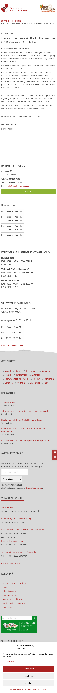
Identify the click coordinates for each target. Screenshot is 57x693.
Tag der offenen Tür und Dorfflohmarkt (18, 552)
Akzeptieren (28, 668)
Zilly (46, 383)
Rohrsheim (49, 379)
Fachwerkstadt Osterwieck (16, 379)
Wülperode (35, 383)
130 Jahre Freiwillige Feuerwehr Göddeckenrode (22, 529)
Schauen (9, 383)
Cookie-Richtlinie (15, 689)
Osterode (35, 375)
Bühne (18, 371)
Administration (9, 591)
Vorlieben (28, 683)
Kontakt (28, 191)
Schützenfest (7, 507)
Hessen (8, 375)
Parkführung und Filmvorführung (16, 518)
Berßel (8, 371)
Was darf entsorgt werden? (12, 345)
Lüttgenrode (21, 375)
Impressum (44, 689)
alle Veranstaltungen (10, 563)
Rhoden (36, 379)
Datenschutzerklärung (30, 689)
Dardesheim (31, 371)
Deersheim (46, 371)
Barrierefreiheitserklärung (14, 603)
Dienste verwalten (10, 661)
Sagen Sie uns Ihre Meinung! (15, 583)
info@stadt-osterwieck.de (18, 186)
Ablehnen (29, 676)
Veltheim (21, 383)
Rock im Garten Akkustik (12, 541)
